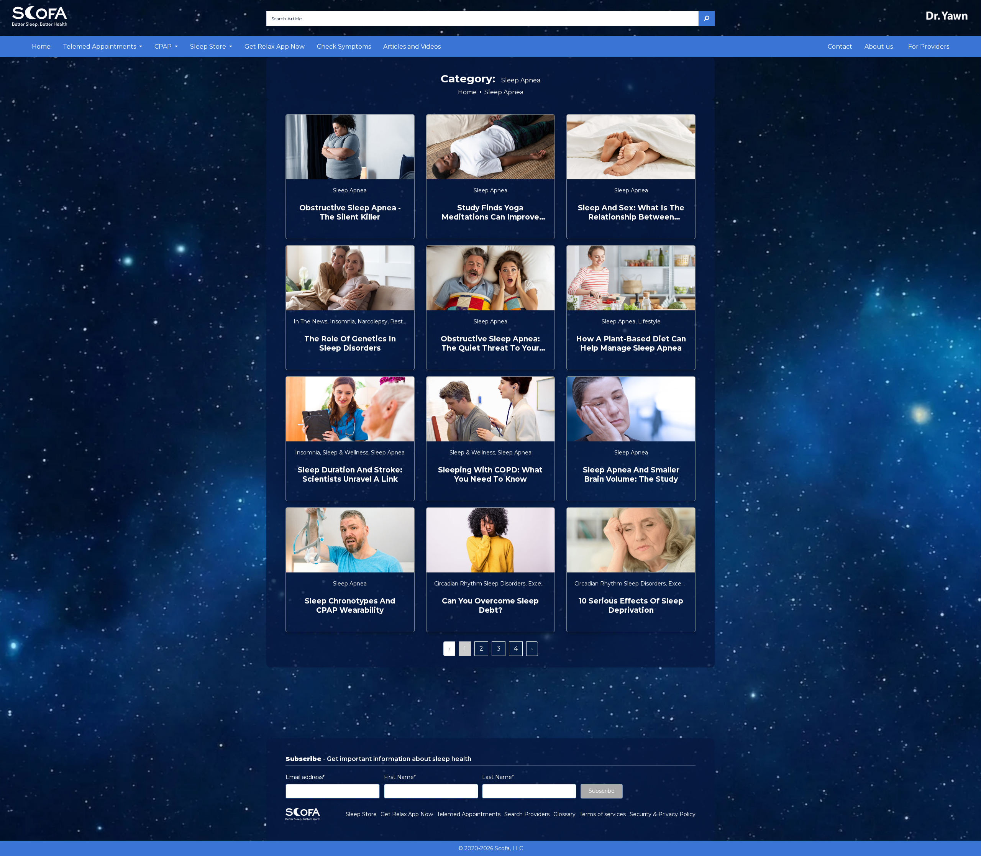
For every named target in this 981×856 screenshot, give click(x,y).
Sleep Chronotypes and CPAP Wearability (350, 606)
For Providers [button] (928, 46)
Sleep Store (361, 814)
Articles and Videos (412, 46)
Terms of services (602, 814)
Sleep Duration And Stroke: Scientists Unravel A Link (350, 475)
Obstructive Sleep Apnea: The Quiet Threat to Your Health (490, 344)
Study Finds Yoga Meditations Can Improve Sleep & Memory (490, 212)
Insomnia (342, 321)
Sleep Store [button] (209, 46)
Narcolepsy (372, 321)
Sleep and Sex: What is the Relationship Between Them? (631, 212)
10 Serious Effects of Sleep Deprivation (631, 606)
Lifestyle (649, 321)
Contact (840, 46)
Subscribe (602, 790)
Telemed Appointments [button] (100, 46)
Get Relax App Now (274, 46)
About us (879, 46)
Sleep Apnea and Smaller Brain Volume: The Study (631, 475)
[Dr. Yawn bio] (948, 15)
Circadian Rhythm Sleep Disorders (479, 583)
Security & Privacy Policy (663, 814)
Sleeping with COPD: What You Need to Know (490, 475)
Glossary (564, 814)
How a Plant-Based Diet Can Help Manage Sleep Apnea (631, 344)
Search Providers (527, 814)
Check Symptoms (344, 46)
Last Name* (498, 777)
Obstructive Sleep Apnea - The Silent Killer (350, 212)
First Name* (400, 777)
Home (41, 46)
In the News (310, 321)
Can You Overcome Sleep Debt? (490, 606)
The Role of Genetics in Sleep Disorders (350, 344)
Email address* (305, 777)
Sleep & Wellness (345, 452)
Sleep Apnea (350, 190)
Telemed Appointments (468, 814)
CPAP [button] (163, 46)
